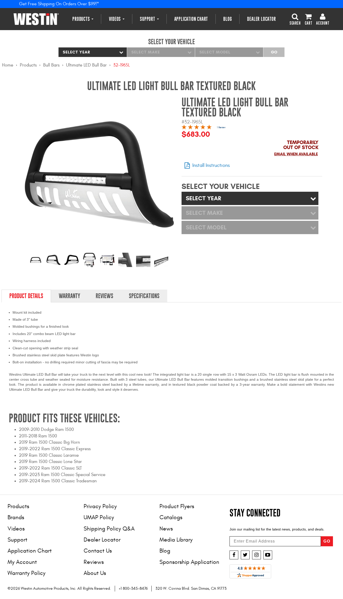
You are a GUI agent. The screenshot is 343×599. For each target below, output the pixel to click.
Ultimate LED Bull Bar (86, 65)
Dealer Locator (261, 19)
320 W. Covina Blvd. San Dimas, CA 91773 (190, 588)
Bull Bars (51, 65)
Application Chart (191, 19)
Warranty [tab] (69, 296)
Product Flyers (176, 506)
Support (148, 19)
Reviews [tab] (104, 296)
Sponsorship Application (189, 562)
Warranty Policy (26, 573)
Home (7, 65)
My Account (22, 562)
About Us (95, 573)
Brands (16, 517)
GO (326, 541)
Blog (227, 19)
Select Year (76, 52)
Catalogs (170, 517)
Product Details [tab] (26, 296)
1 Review (221, 127)
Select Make (145, 52)
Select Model (215, 52)
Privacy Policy (100, 506)
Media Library (176, 539)
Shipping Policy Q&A (109, 528)
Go (274, 52)
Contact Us (98, 550)
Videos (115, 19)
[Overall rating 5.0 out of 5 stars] (197, 128)
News (166, 528)
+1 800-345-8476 (133, 588)
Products (81, 19)
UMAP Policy (99, 517)
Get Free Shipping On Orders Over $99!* (59, 4)
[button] (295, 19)
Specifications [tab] (144, 296)
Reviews (94, 562)
